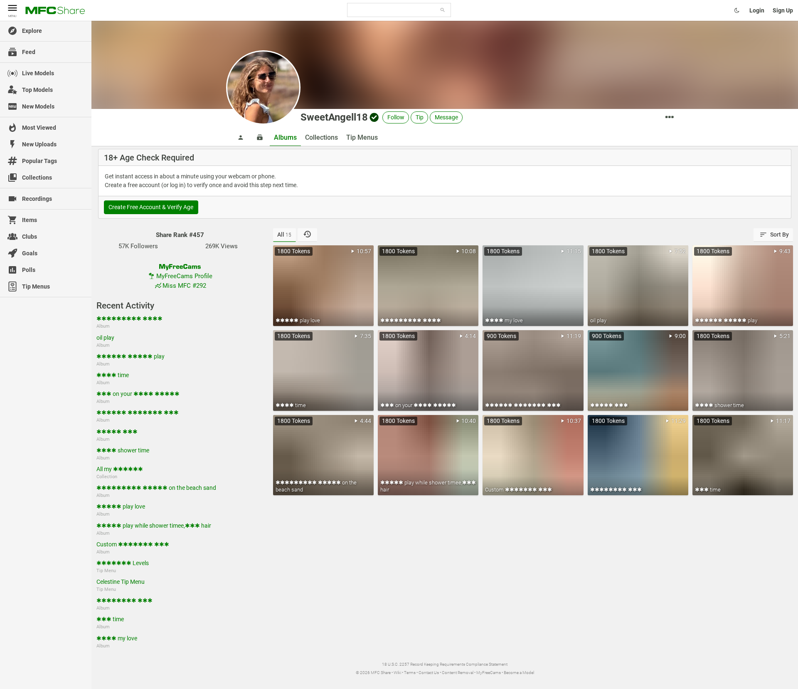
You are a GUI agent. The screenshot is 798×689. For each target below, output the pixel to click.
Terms (410, 672)
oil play (105, 337)
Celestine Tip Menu (120, 581)
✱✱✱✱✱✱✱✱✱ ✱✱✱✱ (129, 318)
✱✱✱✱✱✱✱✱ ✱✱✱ (124, 600)
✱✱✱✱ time (112, 375)
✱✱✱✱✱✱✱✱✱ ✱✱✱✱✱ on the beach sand (156, 487)
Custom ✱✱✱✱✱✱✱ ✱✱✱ (132, 544)
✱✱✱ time (110, 619)
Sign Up (783, 10)
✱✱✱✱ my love (116, 638)
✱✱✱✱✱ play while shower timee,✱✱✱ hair (153, 525)
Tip (420, 117)
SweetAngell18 (334, 117)
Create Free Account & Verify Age (150, 207)
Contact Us (429, 672)
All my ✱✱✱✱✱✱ (119, 469)
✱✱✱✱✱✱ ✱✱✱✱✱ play (130, 356)
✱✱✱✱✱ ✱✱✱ (117, 431)
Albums (285, 137)
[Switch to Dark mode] (737, 10)
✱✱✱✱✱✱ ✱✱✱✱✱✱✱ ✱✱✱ (137, 412)
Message (446, 117)
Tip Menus (362, 137)
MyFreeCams (488, 672)
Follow (395, 117)
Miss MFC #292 (184, 285)
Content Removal (457, 672)
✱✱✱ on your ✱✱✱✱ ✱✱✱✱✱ (138, 393)
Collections (321, 137)
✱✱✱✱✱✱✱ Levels (122, 563)
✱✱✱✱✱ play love (120, 506)
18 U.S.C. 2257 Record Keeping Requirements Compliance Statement (444, 664)
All (284, 234)
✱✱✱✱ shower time (122, 450)
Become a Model (519, 672)
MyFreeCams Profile (184, 276)
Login (756, 10)
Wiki (397, 672)
